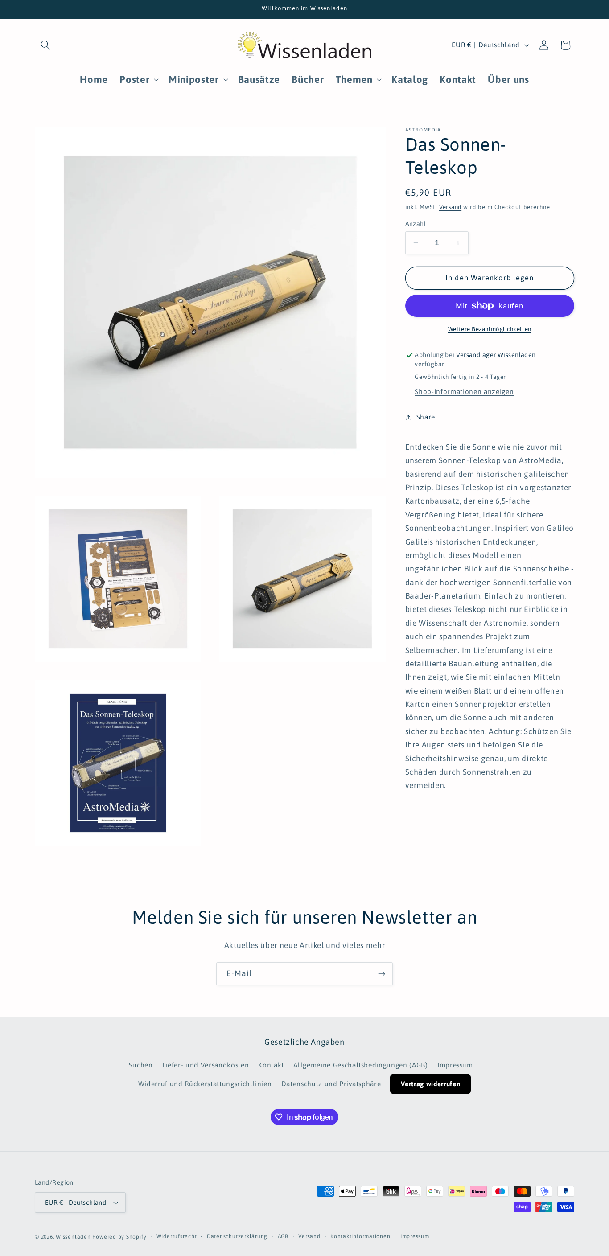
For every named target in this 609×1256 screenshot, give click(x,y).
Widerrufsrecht (176, 1236)
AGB (283, 1236)
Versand (450, 207)
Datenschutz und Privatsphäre (331, 1084)
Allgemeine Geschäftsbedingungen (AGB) (360, 1065)
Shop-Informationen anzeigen (464, 391)
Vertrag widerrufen (430, 1084)
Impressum (455, 1065)
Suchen (141, 1065)
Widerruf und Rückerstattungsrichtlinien (205, 1084)
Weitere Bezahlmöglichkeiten (489, 329)
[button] (45, 45)
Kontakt (271, 1065)
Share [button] (425, 417)
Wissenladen (73, 1237)
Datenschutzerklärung (237, 1236)
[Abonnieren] (381, 973)
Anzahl (415, 223)
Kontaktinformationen (360, 1236)
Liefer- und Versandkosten (205, 1065)
